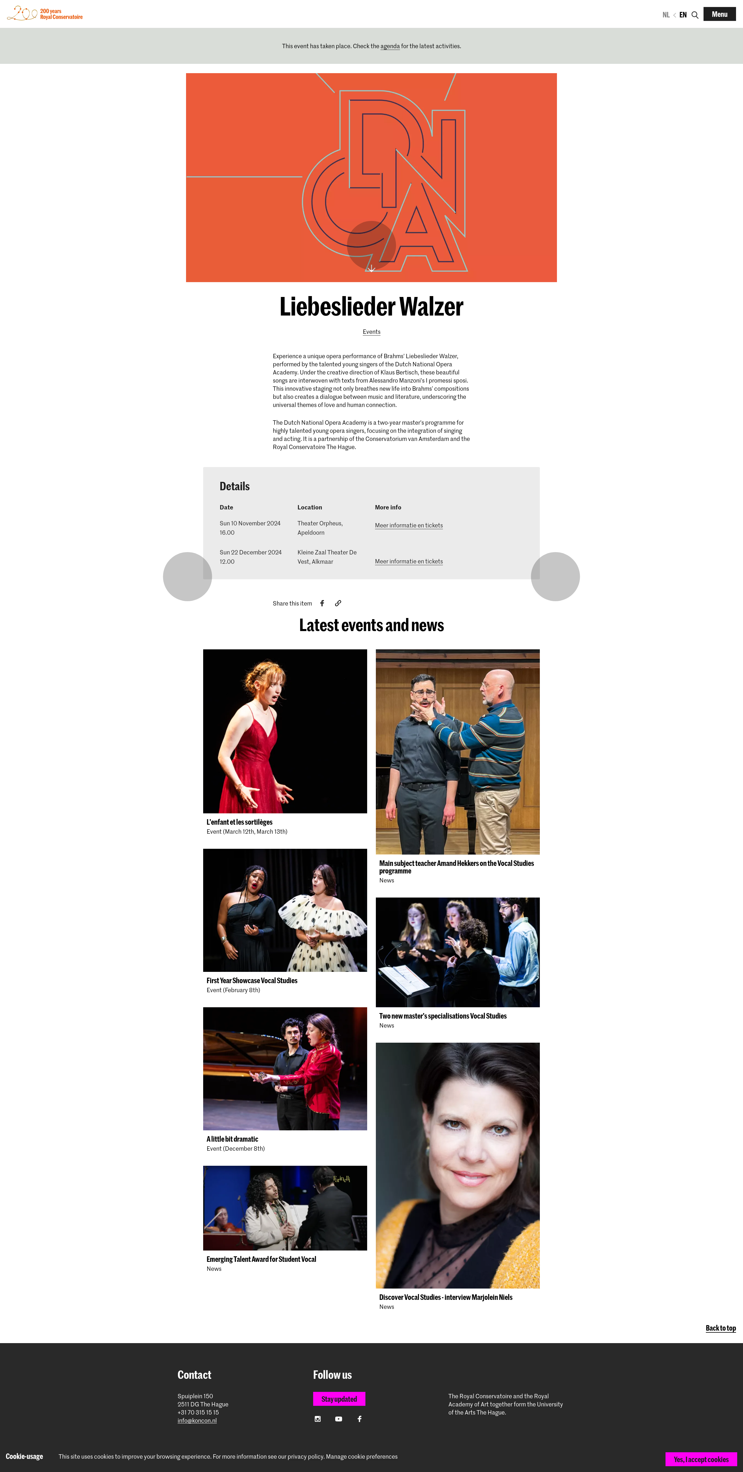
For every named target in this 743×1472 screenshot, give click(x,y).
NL (666, 14)
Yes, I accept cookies (701, 1459)
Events (371, 331)
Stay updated (339, 1398)
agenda (390, 46)
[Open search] (695, 14)
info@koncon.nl (197, 1420)
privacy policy (305, 1456)
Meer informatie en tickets (409, 525)
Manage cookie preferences (362, 1456)
